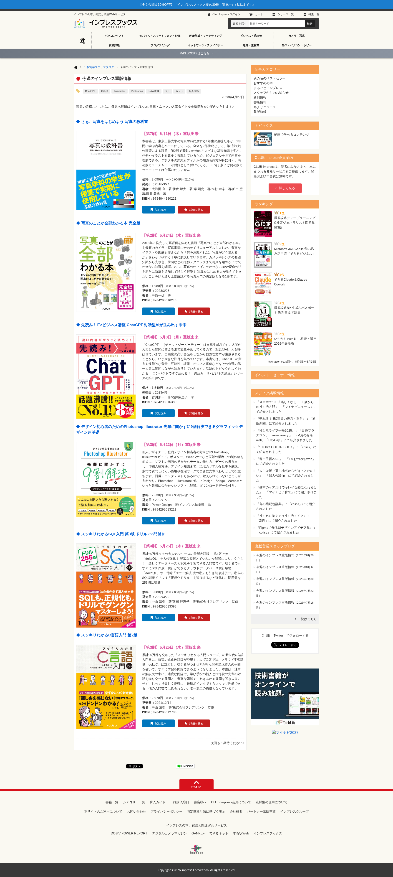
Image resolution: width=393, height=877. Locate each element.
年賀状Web (241, 833)
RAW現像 (154, 91)
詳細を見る (196, 209)
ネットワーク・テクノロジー (205, 45)
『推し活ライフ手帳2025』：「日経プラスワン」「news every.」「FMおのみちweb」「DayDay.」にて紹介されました (285, 435)
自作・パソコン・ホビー (297, 45)
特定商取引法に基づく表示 (206, 811)
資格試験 (114, 45)
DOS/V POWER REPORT (129, 833)
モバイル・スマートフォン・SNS (160, 35)
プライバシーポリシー (166, 811)
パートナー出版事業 (261, 811)
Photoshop (137, 91)
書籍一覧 (112, 802)
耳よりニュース (265, 107)
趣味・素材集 (251, 45)
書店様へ (200, 802)
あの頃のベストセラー (269, 78)
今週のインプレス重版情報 (275, 555)
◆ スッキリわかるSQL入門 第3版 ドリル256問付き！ (122, 534)
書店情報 (260, 102)
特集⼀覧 (313, 14)
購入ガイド (158, 802)
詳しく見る (287, 188)
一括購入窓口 (179, 802)
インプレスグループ (294, 811)
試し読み (160, 209)
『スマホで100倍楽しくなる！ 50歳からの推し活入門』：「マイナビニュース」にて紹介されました (286, 406)
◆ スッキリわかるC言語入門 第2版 (106, 635)
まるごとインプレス (268, 88)
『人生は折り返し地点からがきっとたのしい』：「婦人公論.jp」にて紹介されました (286, 475)
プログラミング (160, 45)
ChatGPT (90, 91)
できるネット (218, 833)
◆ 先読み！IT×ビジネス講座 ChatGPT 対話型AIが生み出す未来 (131, 325)
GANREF (198, 833)
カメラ (179, 91)
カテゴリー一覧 (134, 802)
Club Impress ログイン (226, 14)
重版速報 (260, 112)
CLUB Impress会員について (231, 802)
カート (259, 14)
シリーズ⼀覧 (285, 14)
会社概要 (236, 811)
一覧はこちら (307, 619)
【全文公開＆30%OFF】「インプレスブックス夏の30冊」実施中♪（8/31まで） (195, 4)
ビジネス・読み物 (251, 35)
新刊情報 (260, 97)
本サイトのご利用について (103, 811)
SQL (167, 91)
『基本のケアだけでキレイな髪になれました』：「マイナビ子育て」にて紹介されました (286, 492)
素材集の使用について (271, 802)
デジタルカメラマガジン (169, 833)
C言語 (104, 91)
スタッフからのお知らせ (271, 92)
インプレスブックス (268, 833)
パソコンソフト (114, 35)
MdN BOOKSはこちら (196, 53)
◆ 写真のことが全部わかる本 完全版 (108, 223)
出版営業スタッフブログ (99, 67)
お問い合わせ (136, 811)
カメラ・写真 (296, 35)
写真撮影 (194, 91)
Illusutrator (119, 91)
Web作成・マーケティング (205, 35)
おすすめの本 (263, 83)
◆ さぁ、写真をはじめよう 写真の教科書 (112, 121)
